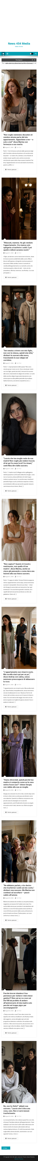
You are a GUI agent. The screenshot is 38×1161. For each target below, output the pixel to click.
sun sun (18, 147)
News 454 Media (19, 43)
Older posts (7, 1148)
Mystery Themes (19, 1159)
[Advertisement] (19, 20)
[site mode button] (31, 54)
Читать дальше (11, 169)
